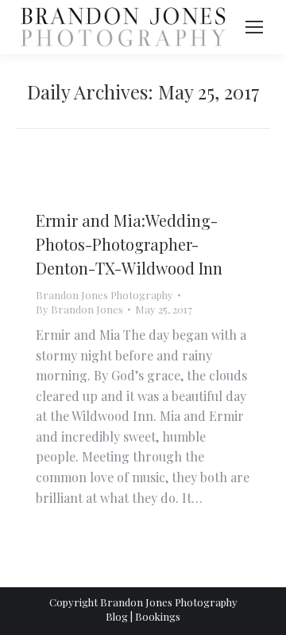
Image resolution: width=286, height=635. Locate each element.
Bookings (157, 616)
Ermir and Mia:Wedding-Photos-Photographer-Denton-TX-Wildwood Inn (129, 244)
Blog (117, 616)
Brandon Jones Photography (104, 295)
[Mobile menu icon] (254, 27)
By (79, 309)
